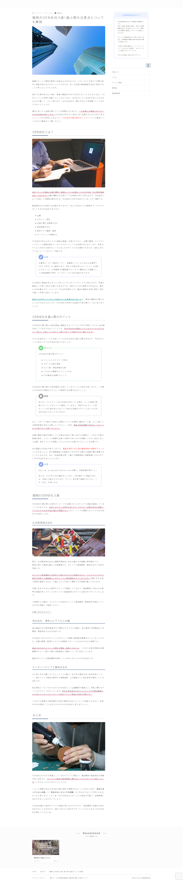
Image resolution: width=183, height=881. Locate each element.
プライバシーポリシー (39, 878)
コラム (114, 77)
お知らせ (59, 13)
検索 (148, 65)
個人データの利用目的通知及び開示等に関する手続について (69, 878)
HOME (34, 871)
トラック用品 (117, 82)
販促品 (114, 88)
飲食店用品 (116, 93)
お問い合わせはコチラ (41, 612)
